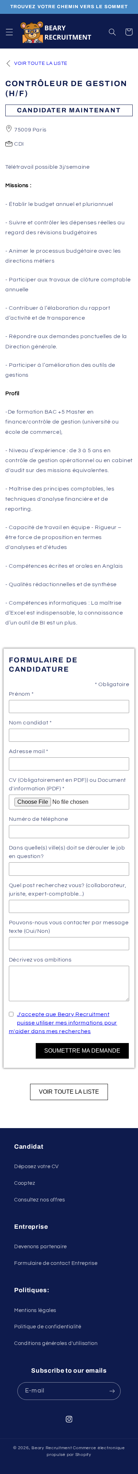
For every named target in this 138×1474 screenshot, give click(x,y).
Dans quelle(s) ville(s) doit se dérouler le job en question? (67, 852)
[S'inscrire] (112, 1391)
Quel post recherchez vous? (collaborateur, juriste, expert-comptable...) (67, 889)
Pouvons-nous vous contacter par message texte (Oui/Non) (69, 927)
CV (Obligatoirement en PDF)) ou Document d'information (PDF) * (67, 784)
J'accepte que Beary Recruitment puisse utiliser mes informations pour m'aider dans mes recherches (63, 1022)
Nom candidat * (30, 722)
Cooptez (24, 1183)
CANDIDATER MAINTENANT (69, 110)
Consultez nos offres (39, 1200)
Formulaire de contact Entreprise (55, 1263)
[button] (9, 32)
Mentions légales (35, 1310)
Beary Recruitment (51, 1448)
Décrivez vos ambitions (40, 960)
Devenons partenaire (40, 1246)
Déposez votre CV (36, 1166)
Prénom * (21, 694)
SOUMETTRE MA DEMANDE (82, 1051)
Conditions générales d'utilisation (55, 1343)
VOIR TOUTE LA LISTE (69, 1092)
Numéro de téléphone (38, 819)
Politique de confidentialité (47, 1326)
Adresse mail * (28, 751)
